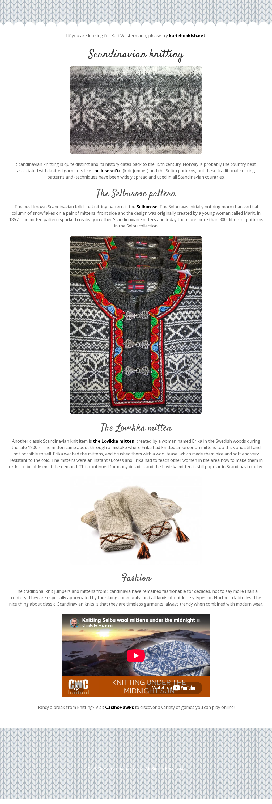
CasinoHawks (119, 707)
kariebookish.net (187, 36)
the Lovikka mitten (113, 441)
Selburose (147, 207)
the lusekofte (107, 171)
